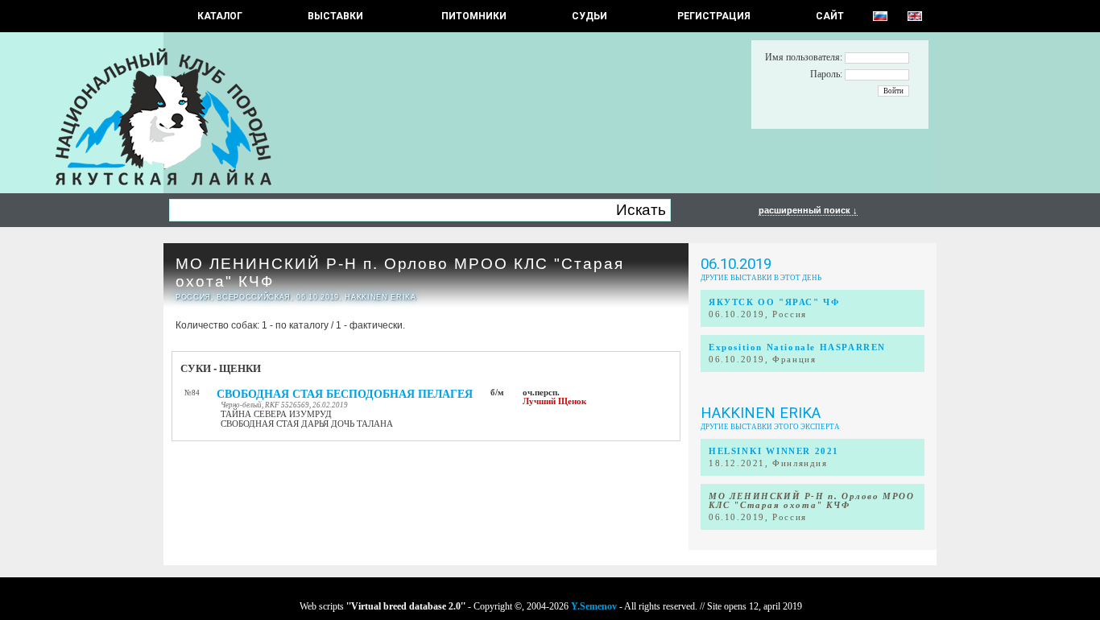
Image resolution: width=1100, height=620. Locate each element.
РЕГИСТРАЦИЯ (714, 16)
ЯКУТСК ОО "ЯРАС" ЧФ (774, 302)
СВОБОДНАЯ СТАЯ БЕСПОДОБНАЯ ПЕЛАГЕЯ (345, 394)
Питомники (474, 16)
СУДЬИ (589, 16)
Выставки (335, 16)
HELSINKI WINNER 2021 (774, 451)
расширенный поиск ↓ (808, 210)
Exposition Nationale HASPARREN (797, 347)
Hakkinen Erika (761, 413)
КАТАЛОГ (219, 16)
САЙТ (830, 16)
